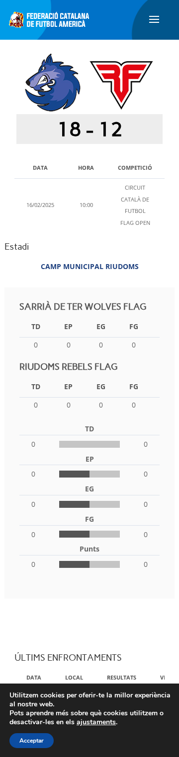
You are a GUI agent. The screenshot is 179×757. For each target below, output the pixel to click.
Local (74, 677)
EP (68, 326)
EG (100, 326)
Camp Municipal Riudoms (90, 266)
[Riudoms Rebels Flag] (121, 81)
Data (33, 677)
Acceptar (31, 741)
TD (35, 326)
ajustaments (96, 722)
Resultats (121, 677)
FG (133, 326)
